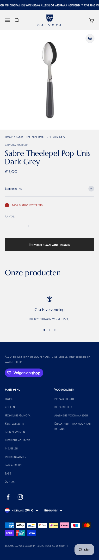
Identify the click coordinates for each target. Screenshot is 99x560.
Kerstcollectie (14, 423)
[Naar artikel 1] (44, 330)
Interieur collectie (17, 440)
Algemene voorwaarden (71, 415)
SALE (8, 473)
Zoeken (10, 406)
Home (9, 137)
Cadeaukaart (13, 465)
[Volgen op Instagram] (20, 497)
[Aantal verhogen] (29, 226)
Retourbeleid (63, 406)
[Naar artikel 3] (55, 330)
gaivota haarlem (16, 144)
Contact (10, 481)
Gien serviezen (15, 432)
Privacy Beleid (64, 398)
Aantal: (10, 216)
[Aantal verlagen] (11, 226)
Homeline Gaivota (18, 415)
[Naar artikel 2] (49, 330)
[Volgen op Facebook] (8, 497)
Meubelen (11, 448)
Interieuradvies (15, 456)
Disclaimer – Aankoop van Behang (72, 426)
